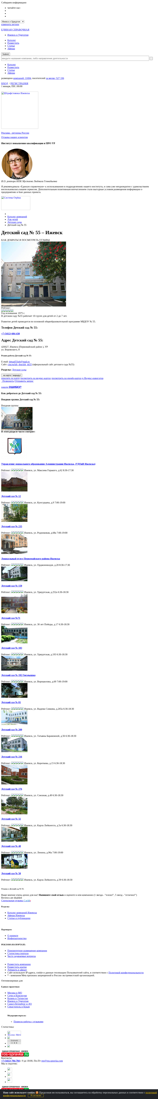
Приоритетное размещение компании (27, 950)
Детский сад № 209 (11, 729)
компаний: (22, 78)
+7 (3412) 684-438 (10, 333)
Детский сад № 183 (11, 648)
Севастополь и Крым (18, 1006)
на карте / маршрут (11, 375)
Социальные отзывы (16, 900)
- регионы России (15, 133)
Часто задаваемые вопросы (21, 956)
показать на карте (10, 378)
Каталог (11, 40)
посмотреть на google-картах (67, 378)
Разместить (13, 43)
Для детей (12, 219)
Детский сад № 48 (11, 846)
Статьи (11, 45)
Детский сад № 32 (11, 819)
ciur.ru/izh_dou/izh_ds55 (20, 364)
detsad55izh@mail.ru (19, 361)
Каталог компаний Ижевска (22, 912)
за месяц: (55, 78)
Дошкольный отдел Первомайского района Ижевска (30, 558)
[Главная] (8, 213)
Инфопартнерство (17, 938)
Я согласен (36, 1095)
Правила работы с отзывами (28, 1021)
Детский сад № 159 (11, 585)
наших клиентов (14, 137)
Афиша (11, 48)
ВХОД (4, 83)
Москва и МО (14, 992)
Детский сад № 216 (11, 756)
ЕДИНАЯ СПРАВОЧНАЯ (15, 29)
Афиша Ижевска (16, 915)
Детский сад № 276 (11, 789)
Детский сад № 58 (11, 873)
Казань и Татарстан (17, 998)
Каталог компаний (17, 216)
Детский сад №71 (10, 618)
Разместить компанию (19, 964)
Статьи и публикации (18, 918)
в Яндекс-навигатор (92, 378)
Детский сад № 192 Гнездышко (18, 675)
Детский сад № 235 (11, 526)
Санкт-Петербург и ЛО (19, 1004)
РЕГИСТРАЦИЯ (19, 83)
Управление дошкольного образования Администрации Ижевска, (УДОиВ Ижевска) (48, 464)
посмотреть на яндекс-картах (35, 378)
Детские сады (14, 222)
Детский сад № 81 (11, 702)
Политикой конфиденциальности (126, 972)
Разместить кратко (17, 967)
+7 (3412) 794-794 (10, 1060)
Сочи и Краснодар (17, 995)
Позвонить (7, 381)
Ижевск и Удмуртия (17, 35)
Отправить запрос (24, 381)
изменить (10, 24)
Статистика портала (18, 953)
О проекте (12, 935)
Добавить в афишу (17, 970)
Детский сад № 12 (11, 496)
